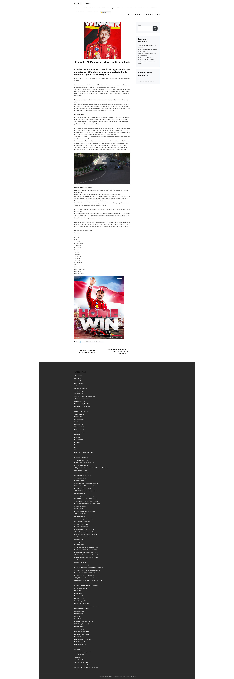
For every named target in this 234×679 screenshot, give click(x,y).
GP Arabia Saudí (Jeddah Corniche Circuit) (84, 462)
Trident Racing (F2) (79, 659)
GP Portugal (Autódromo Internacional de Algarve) (87, 570)
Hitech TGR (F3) (78, 593)
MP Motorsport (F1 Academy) (81, 608)
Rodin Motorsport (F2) (79, 642)
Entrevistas (89, 11)
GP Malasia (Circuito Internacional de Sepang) (86, 552)
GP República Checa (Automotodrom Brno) (85, 578)
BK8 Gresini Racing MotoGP (81, 404)
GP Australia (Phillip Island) (81, 473)
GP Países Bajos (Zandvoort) (81, 565)
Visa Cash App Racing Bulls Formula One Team (86, 667)
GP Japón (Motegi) (78, 542)
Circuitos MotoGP (138, 8)
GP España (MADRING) (80, 514)
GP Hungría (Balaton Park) (81, 524)
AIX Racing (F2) (78, 375)
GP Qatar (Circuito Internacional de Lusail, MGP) (86, 572)
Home (77, 8)
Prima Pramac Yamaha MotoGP (82, 631)
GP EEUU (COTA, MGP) (80, 506)
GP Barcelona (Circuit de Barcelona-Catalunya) (86, 483)
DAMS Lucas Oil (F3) (79, 429)
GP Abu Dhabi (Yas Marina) (81, 457)
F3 (103, 8)
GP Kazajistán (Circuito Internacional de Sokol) (86, 547)
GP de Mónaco (80, 78)
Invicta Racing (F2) (78, 598)
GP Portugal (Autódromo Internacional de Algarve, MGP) (88, 567)
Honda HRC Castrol (79, 595)
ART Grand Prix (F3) (79, 393)
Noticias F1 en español (82, 3)
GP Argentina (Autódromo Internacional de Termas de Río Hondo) (91, 468)
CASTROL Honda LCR (79, 419)
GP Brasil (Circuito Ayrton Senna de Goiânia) (85, 491)
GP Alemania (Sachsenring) (81, 460)
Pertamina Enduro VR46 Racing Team (83, 621)
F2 (97, 8)
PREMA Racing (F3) (79, 629)
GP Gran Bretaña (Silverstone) (82, 521)
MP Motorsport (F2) (79, 611)
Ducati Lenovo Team (79, 432)
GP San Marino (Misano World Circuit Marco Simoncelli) (88, 580)
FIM (147, 8)
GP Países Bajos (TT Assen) (81, 562)
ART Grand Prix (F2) (79, 391)
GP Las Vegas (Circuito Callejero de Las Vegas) (86, 549)
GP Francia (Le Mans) (79, 516)
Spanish (104, 12)
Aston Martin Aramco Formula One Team (84, 396)
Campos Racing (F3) (79, 416)
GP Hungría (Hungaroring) (81, 526)
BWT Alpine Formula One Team (82, 406)
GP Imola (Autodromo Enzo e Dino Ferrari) (85, 529)
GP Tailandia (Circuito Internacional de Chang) (86, 585)
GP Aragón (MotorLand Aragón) (82, 465)
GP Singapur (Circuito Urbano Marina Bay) (85, 583)
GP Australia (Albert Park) (80, 470)
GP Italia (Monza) (78, 539)
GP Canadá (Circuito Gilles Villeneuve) (84, 496)
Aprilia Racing (77, 386)
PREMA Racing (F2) (79, 626)
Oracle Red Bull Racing (80, 618)
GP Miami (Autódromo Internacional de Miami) (86, 557)
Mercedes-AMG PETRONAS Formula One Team (86, 606)
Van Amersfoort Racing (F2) (81, 662)
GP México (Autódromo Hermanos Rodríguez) (86, 555)
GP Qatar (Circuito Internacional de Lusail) (85, 575)
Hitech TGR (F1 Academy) (80, 588)
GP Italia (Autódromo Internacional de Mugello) (86, 537)
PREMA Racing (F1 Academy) (81, 624)
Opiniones (96, 11)
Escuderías (83, 8)
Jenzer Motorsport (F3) (80, 601)
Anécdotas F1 (154, 8)
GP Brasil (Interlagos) (79, 493)
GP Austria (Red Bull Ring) (80, 478)
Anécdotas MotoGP (80, 11)
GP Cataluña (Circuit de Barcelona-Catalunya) (85, 498)
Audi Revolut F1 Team (79, 401)
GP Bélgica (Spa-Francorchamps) (82, 488)
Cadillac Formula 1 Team (80, 409)
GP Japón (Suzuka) (79, 544)
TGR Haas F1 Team (79, 654)
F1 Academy (110, 8)
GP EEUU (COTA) (78, 508)
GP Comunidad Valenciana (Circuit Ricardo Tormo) (87, 503)
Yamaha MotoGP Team (80, 670)
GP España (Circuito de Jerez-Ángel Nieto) (84, 511)
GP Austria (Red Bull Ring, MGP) (82, 475)
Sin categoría (77, 649)
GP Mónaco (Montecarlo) (90, 341)
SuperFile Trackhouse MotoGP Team (83, 652)
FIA (117, 8)
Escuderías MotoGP (126, 8)
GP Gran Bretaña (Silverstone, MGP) (83, 519)
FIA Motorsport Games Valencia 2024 (83, 452)
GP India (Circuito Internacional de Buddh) (85, 532)
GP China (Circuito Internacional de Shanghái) (86, 501)
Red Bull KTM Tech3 (79, 636)
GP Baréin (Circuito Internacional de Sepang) (85, 485)
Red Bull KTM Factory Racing (81, 634)
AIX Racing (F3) (78, 378)
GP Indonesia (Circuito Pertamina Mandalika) (85, 534)
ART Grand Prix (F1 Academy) (81, 388)
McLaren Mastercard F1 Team (81, 603)
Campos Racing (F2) (79, 414)
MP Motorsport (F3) (79, 613)
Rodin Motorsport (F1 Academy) (82, 639)
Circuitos (91, 8)
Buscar (139, 25)
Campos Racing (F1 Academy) (81, 411)
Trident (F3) (77, 657)
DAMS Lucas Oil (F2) (79, 427)
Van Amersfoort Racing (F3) (81, 665)
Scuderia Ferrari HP (99, 341)
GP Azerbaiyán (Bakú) (79, 480)
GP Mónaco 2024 (86, 231)
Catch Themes (133, 676)
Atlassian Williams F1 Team (81, 398)
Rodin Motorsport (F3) (79, 644)
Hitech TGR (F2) (78, 590)
